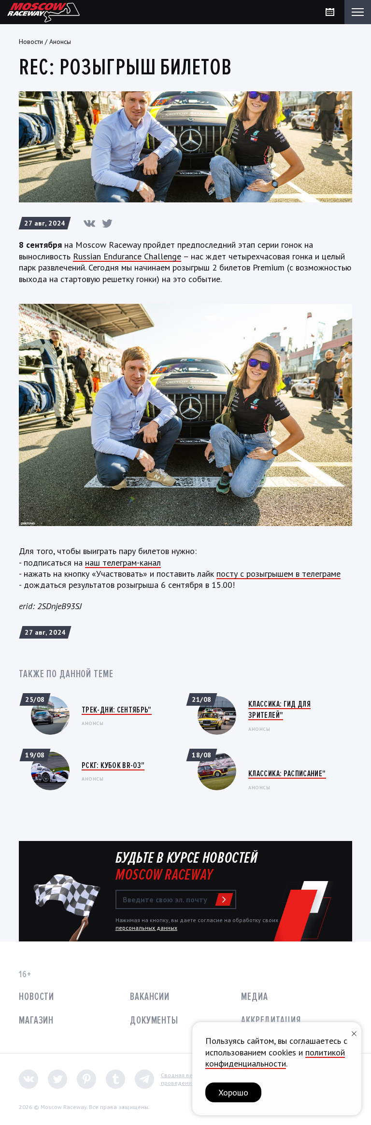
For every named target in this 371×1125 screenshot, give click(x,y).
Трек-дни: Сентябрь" (117, 709)
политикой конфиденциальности (275, 1058)
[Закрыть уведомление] (354, 1032)
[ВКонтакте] (89, 223)
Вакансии (150, 996)
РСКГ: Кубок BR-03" (113, 765)
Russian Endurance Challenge (127, 256)
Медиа (254, 996)
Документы (154, 1020)
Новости (31, 41)
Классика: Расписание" (287, 773)
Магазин (36, 1020)
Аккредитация (271, 1020)
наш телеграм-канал (123, 562)
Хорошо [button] (233, 1092)
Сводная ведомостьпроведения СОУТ (188, 1078)
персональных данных (146, 927)
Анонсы (60, 41)
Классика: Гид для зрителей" (279, 709)
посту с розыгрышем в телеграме (278, 573)
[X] (107, 223)
